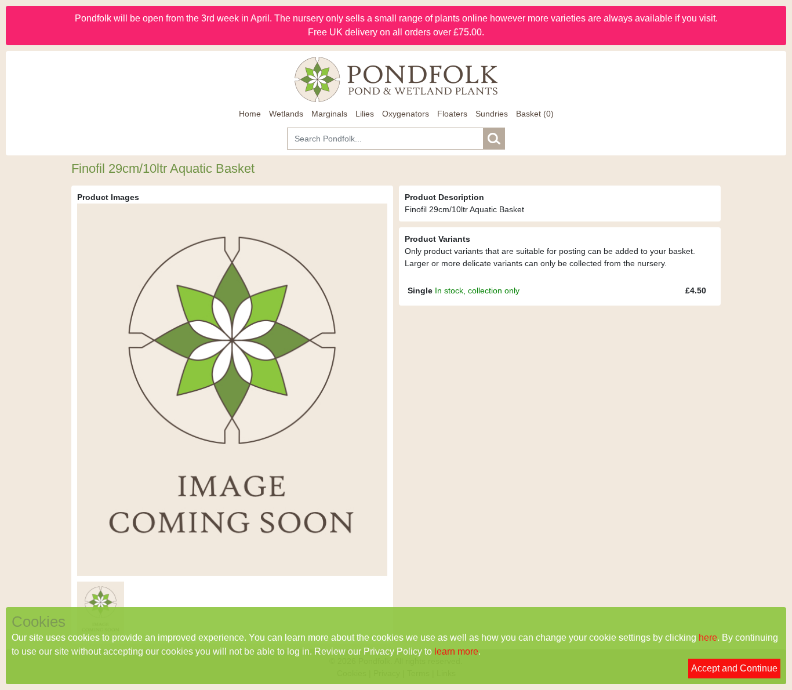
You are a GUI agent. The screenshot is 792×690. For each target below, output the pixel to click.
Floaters (452, 113)
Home (250, 113)
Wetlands (286, 113)
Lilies (364, 113)
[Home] (396, 79)
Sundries (491, 113)
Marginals (329, 113)
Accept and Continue (734, 668)
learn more (456, 651)
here (708, 637)
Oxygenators (405, 113)
